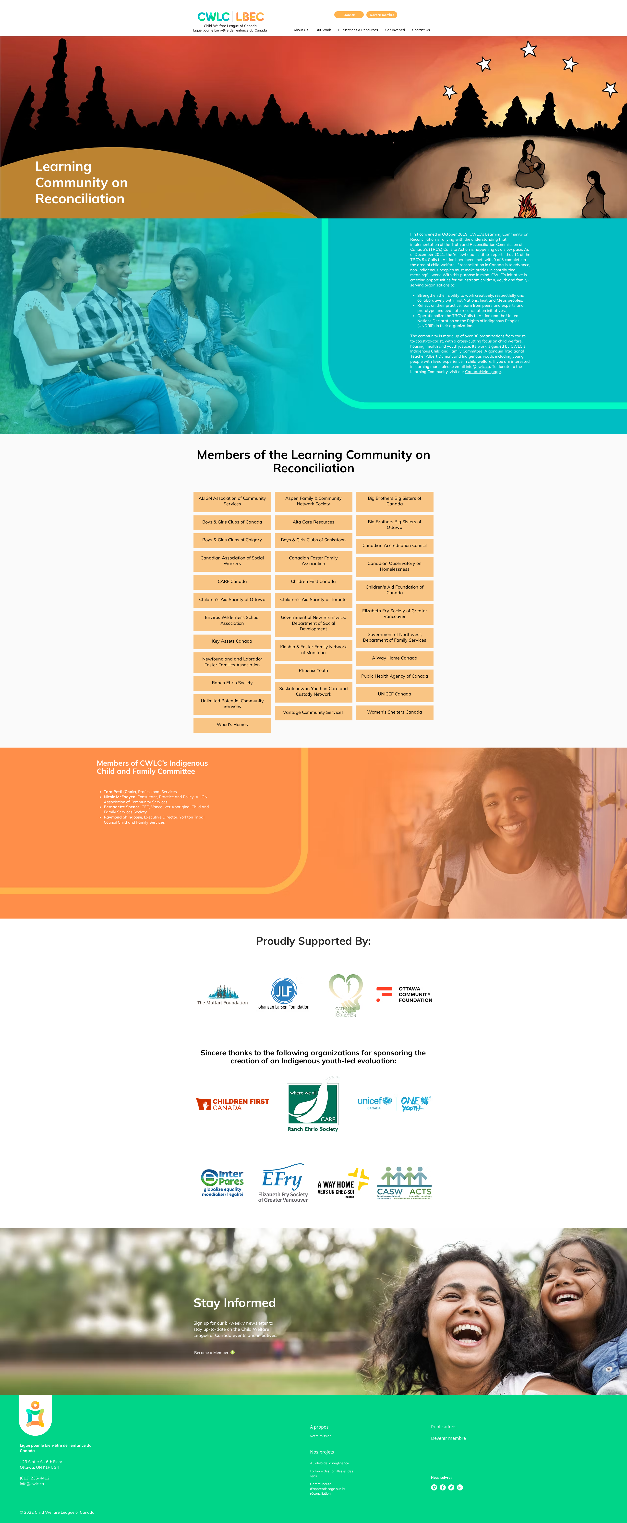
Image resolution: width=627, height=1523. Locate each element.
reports (498, 254)
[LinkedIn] (460, 1487)
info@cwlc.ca (478, 366)
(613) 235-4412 (34, 1478)
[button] (301, 30)
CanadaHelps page (483, 371)
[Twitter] (451, 1487)
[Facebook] (443, 1487)
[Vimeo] (434, 1487)
